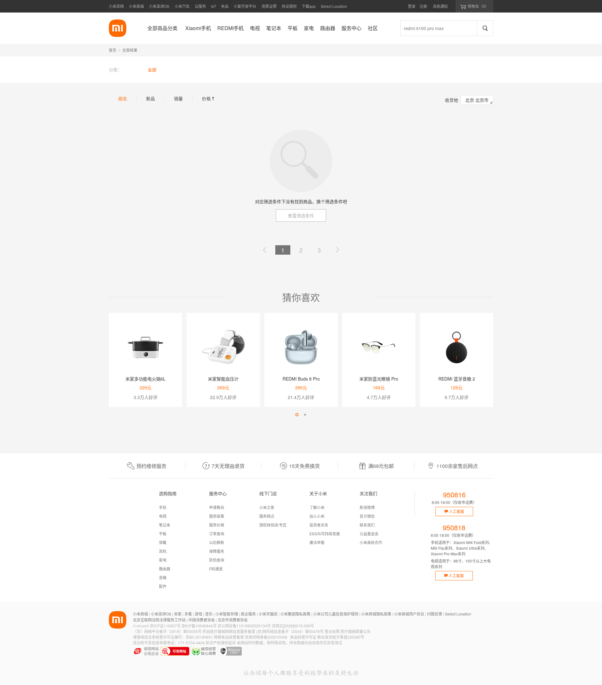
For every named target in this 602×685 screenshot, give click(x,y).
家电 (162, 560)
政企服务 (248, 613)
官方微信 (367, 516)
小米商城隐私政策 (376, 613)
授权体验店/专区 (273, 524)
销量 (178, 98)
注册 (423, 6)
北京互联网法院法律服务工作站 (159, 619)
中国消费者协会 (201, 619)
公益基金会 (369, 533)
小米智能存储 (226, 613)
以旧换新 (216, 542)
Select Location (334, 6)
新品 (150, 98)
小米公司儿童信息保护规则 (335, 613)
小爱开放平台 (245, 6)
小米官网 (116, 6)
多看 (188, 613)
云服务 (200, 6)
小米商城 (136, 6)
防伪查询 (216, 560)
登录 (411, 6)
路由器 (164, 568)
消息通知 (440, 6)
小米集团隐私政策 (295, 613)
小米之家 (266, 507)
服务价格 (216, 524)
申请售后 (216, 507)
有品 (225, 6)
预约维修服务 (151, 466)
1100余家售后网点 (457, 466)
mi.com (143, 625)
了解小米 (317, 507)
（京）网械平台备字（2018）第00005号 (167, 631)
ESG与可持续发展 (324, 533)
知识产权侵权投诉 (221, 642)
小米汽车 (182, 6)
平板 (162, 533)
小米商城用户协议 (409, 613)
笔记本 (164, 524)
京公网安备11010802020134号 (244, 625)
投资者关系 (318, 524)
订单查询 (216, 533)
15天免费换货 (304, 466)
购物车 (478, 6)
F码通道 (216, 568)
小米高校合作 (371, 542)
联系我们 (367, 524)
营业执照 (332, 631)
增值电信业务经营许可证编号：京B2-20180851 (173, 637)
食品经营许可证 (303, 637)
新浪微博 (367, 507)
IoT (213, 6)
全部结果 (129, 50)
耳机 (162, 551)
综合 (122, 98)
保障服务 (216, 551)
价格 (209, 98)
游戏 (198, 613)
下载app (309, 8)
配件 (162, 586)
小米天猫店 (268, 613)
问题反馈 (434, 613)
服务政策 (216, 516)
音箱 (162, 577)
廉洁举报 (317, 542)
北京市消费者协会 (233, 619)
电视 (162, 516)
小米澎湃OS (159, 6)
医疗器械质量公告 (356, 631)
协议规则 (289, 6)
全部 (152, 69)
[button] (296, 414)
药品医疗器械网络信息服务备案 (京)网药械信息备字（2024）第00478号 (263, 631)
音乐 (209, 613)
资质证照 (269, 6)
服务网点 (266, 516)
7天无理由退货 (228, 466)
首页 (112, 50)
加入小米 (317, 516)
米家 (178, 613)
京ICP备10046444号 (199, 625)
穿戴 (162, 542)
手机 (162, 507)
